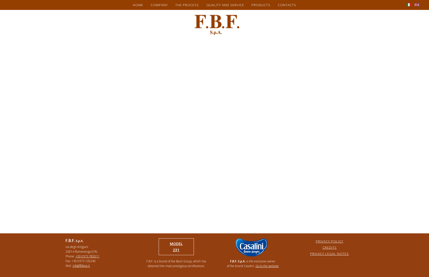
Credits (329, 247)
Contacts (287, 5)
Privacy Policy (329, 241)
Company (159, 5)
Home (138, 5)
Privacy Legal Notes (329, 253)
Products (260, 5)
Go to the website (267, 266)
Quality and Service (225, 5)
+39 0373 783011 (87, 256)
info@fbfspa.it (81, 266)
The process (187, 5)
